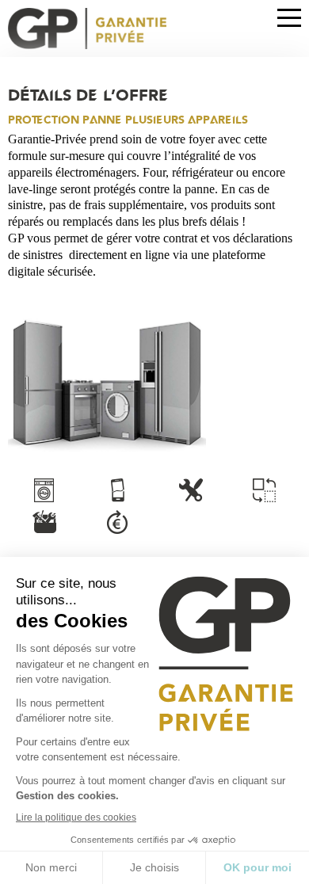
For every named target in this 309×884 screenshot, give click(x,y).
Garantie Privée (87, 28)
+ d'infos (44, 490)
